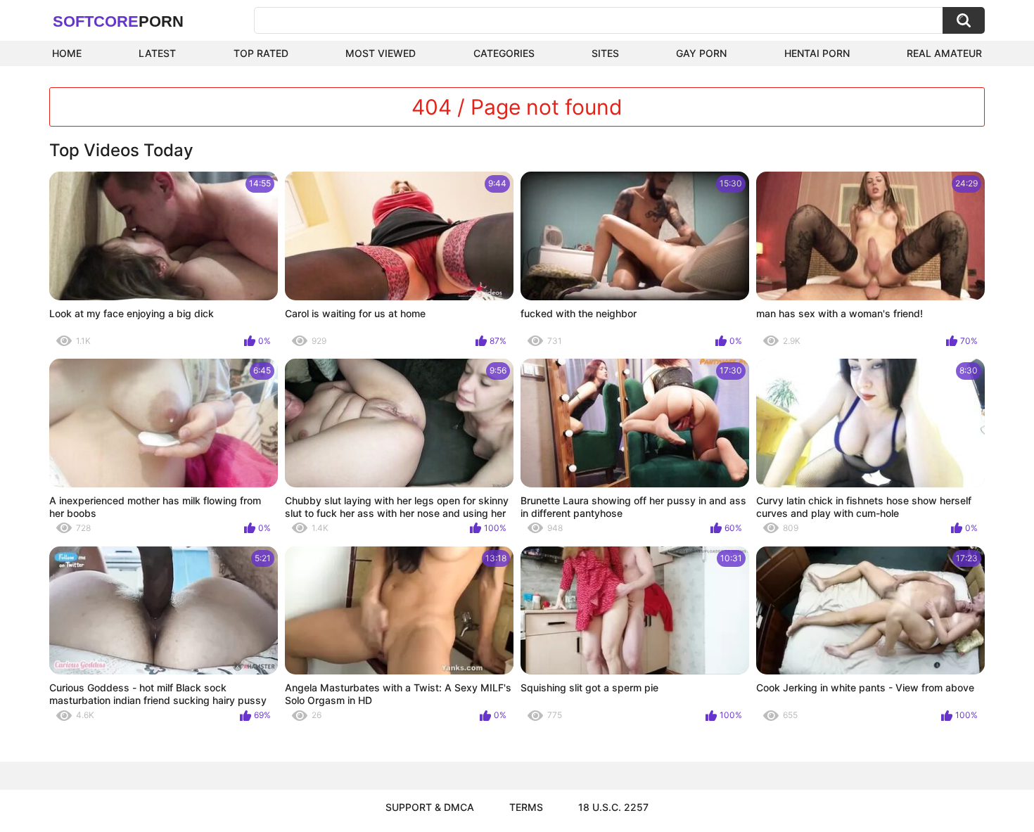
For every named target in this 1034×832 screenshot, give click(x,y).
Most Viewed (380, 53)
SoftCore (118, 21)
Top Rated (261, 53)
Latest (157, 53)
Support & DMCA (429, 807)
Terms (526, 807)
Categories (504, 53)
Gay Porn (701, 53)
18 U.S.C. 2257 (613, 807)
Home (67, 53)
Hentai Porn (817, 53)
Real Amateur (944, 53)
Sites (605, 53)
